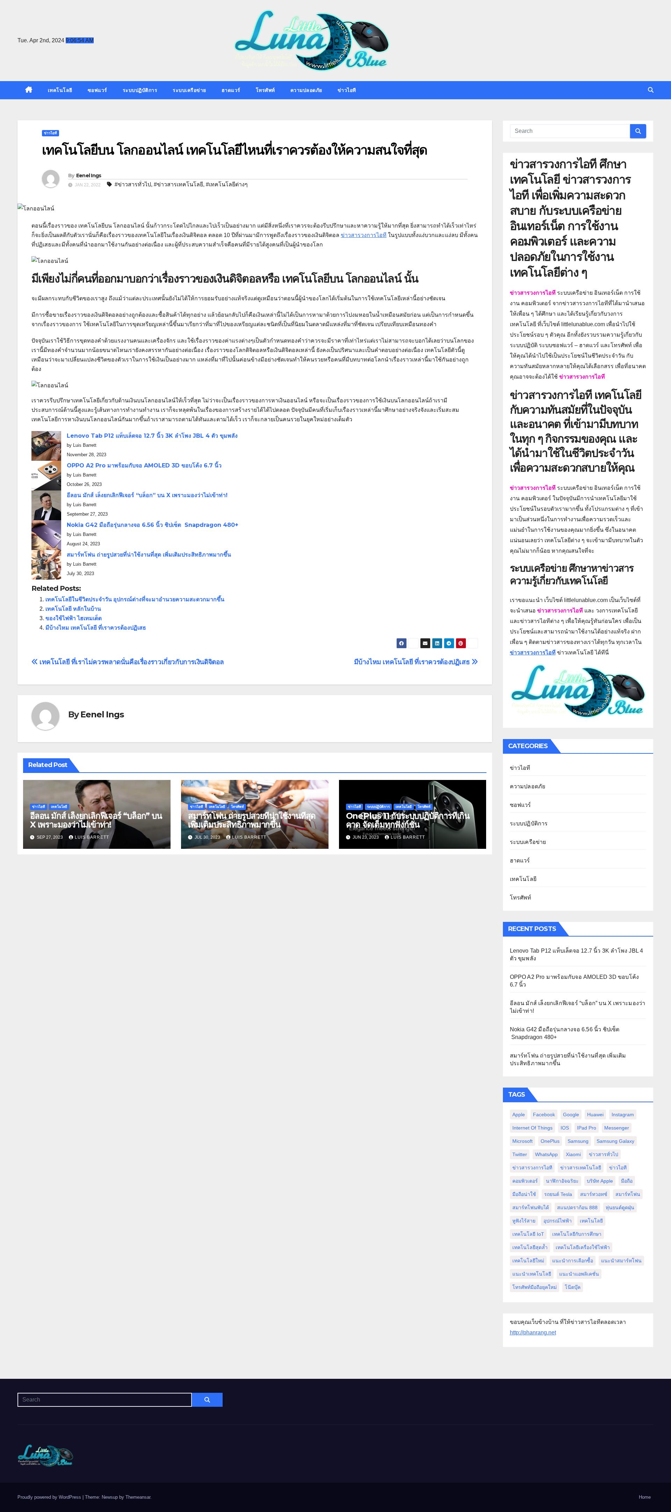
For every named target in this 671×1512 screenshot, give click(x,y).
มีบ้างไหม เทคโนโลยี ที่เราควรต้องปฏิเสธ (95, 628)
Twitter (519, 1154)
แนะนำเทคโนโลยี (531, 1274)
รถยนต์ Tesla (558, 1194)
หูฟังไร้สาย (523, 1221)
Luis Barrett (92, 837)
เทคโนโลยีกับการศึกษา (576, 1234)
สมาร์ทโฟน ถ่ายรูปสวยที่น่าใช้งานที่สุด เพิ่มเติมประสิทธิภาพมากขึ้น (149, 554)
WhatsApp (546, 1154)
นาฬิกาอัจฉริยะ (562, 1181)
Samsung (578, 1141)
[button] (651, 90)
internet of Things (532, 1128)
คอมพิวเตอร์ (525, 1181)
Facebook (544, 1114)
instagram (623, 1114)
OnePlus (550, 1141)
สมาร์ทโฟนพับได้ (530, 1207)
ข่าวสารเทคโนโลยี (580, 1167)
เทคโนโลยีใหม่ (528, 1260)
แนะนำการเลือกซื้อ (572, 1260)
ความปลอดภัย (306, 90)
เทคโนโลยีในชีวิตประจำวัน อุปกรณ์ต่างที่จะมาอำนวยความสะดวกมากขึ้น (134, 599)
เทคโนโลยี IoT (528, 1234)
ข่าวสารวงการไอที (364, 235)
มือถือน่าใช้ (524, 1194)
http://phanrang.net (533, 1332)
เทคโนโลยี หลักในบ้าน (73, 609)
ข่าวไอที (347, 90)
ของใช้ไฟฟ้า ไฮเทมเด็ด (73, 618)
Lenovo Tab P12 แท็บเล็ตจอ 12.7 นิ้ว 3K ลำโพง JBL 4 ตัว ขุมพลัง (152, 435)
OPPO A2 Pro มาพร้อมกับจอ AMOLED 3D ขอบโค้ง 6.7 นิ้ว (144, 465)
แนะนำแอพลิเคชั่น (579, 1274)
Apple (518, 1114)
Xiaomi (573, 1154)
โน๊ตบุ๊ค (572, 1287)
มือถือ (627, 1181)
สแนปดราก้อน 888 (577, 1207)
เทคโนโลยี (60, 90)
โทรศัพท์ (265, 90)
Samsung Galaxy (615, 1141)
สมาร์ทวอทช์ (593, 1194)
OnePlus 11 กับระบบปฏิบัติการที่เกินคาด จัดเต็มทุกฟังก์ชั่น (407, 820)
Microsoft (522, 1141)
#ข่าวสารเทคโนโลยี (178, 184)
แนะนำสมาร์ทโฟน (621, 1260)
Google (571, 1114)
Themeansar (137, 1497)
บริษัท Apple (600, 1181)
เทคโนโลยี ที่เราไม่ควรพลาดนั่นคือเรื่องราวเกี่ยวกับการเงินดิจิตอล (131, 662)
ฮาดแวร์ (231, 90)
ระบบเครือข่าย (189, 90)
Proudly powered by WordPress (49, 1497)
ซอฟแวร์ (97, 90)
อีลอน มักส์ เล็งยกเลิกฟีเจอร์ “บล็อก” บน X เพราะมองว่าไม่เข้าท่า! (147, 495)
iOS (565, 1128)
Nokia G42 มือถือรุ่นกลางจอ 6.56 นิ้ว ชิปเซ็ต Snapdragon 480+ (152, 525)
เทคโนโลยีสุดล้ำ (530, 1247)
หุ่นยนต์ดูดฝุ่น (620, 1207)
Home (645, 1497)
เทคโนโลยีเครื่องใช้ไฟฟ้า (583, 1247)
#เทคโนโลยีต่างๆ (227, 184)
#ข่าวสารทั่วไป (133, 184)
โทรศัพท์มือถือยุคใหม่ (534, 1287)
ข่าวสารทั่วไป (603, 1154)
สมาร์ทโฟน (627, 1194)
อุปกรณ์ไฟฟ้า (557, 1221)
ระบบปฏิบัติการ (140, 90)
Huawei (595, 1114)
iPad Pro (586, 1128)
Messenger (616, 1128)
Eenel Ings (88, 175)
